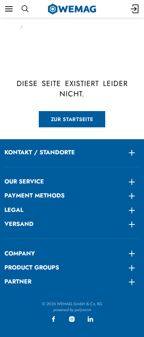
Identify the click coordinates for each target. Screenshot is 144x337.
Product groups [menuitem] (31, 267)
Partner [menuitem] (17, 281)
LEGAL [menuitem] (13, 210)
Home (10, 27)
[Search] (24, 8)
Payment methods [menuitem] (34, 195)
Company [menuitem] (19, 253)
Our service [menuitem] (24, 181)
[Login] (135, 9)
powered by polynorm (72, 310)
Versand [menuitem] (19, 224)
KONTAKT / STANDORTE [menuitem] (39, 152)
